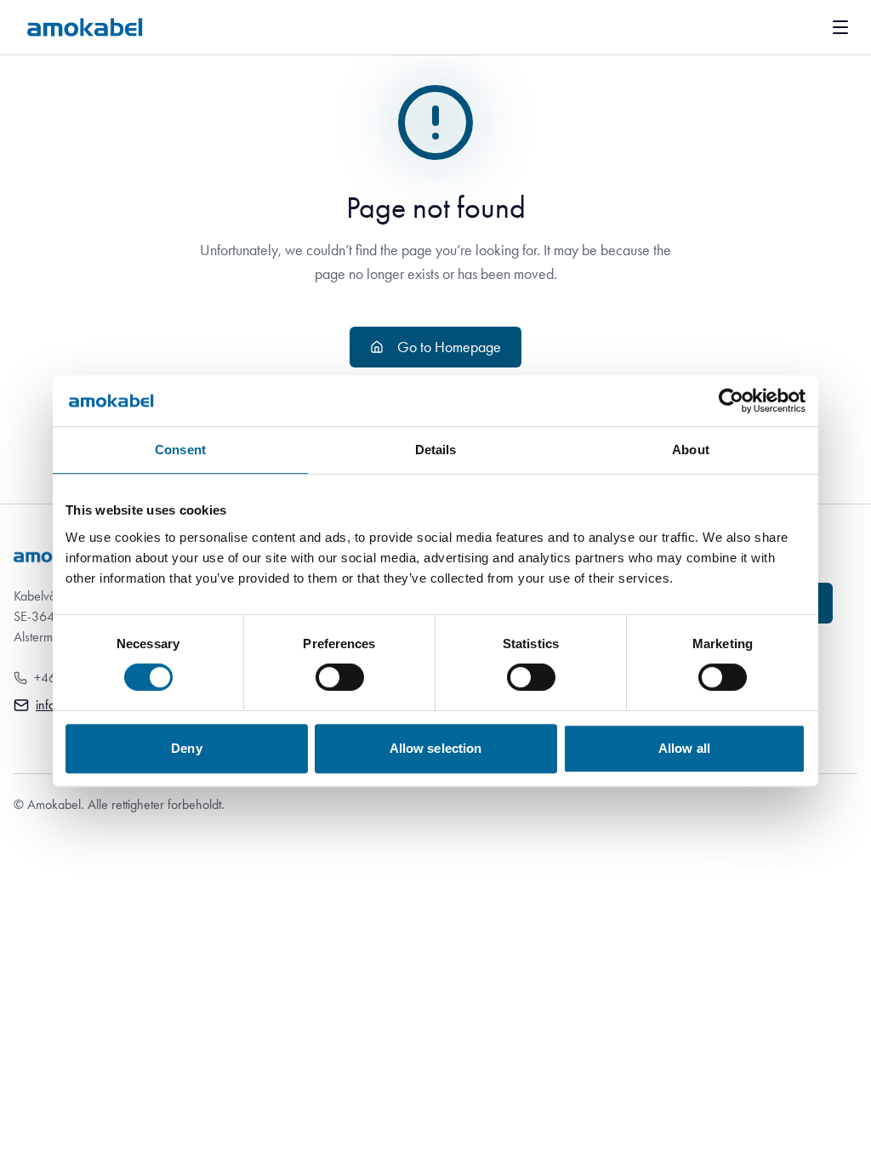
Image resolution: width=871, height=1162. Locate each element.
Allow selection (436, 748)
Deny (186, 748)
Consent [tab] (180, 449)
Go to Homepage (449, 347)
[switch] (340, 677)
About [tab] (690, 449)
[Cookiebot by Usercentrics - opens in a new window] (731, 400)
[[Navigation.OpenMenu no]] (840, 27)
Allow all (684, 748)
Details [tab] (436, 449)
